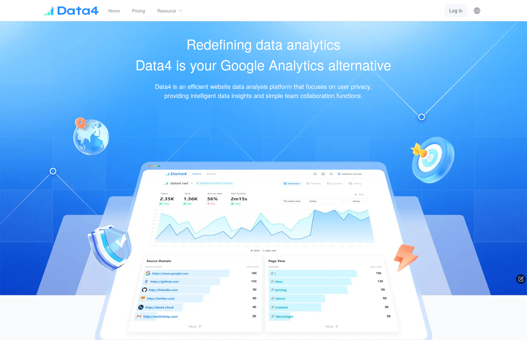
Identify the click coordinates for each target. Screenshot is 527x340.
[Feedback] (521, 279)
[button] (170, 10)
